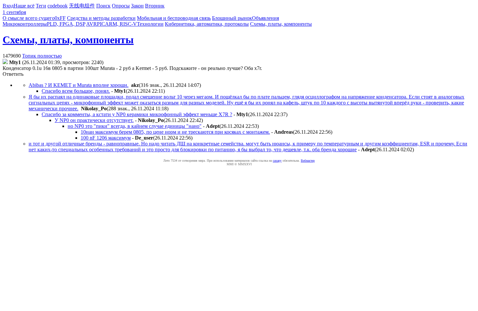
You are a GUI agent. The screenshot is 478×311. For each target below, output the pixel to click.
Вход (8, 5)
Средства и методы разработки (101, 18)
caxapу (277, 160)
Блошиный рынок (232, 18)
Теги (41, 5)
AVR (91, 24)
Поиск (103, 5)
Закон (137, 5)
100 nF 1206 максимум (106, 138)
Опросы (121, 5)
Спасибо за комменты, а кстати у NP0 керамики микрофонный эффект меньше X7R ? (137, 114)
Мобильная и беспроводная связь (174, 18)
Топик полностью (42, 56)
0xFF (60, 18)
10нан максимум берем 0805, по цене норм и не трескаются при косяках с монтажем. (175, 132)
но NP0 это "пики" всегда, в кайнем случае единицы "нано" (135, 126)
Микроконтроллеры (25, 24)
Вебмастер (308, 160)
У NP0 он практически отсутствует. (94, 120)
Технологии (150, 24)
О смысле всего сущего (29, 18)
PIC (101, 24)
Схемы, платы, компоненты (281, 24)
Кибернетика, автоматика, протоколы (207, 24)
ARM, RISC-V (121, 24)
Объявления (265, 18)
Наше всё (24, 5)
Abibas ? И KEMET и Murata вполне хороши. (78, 85)
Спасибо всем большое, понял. (76, 91)
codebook (57, 5)
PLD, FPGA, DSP (66, 24)
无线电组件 (82, 5)
